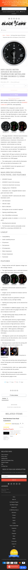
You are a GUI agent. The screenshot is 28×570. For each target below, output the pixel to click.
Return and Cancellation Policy (7, 460)
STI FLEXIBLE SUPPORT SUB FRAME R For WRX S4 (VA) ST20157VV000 (6, 438)
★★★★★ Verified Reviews (9, 11)
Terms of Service (4, 454)
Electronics (14, 512)
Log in (17, 11)
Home (14, 496)
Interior (14, 520)
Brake (14, 536)
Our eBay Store (4, 466)
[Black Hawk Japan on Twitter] (9, 18)
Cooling (14, 523)
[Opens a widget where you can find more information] (23, 567)
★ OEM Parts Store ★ (14, 509)
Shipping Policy (4, 458)
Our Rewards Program (14, 502)
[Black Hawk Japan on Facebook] (11, 18)
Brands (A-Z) (14, 507)
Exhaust (14, 515)
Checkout (14, 13)
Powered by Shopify (22, 559)
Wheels (14, 538)
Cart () (23, 11)
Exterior (13, 517)
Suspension (14, 528)
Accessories (14, 541)
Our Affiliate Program (14, 504)
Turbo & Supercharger (14, 525)
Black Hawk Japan (8, 559)
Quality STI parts (8, 429)
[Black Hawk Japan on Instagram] (16, 18)
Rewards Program (4, 462)
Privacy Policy (4, 456)
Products (8, 35)
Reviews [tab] (4, 398)
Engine (14, 530)
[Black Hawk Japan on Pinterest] (14, 18)
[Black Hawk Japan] (14, 23)
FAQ (2, 464)
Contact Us (14, 543)
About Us (14, 499)
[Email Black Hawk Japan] (19, 18)
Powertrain (14, 533)
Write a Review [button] (14, 395)
